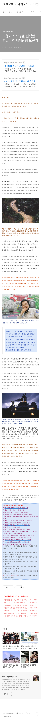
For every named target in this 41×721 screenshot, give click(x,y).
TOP (36, 714)
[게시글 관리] (12, 587)
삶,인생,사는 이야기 (10, 596)
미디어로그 (20, 12)
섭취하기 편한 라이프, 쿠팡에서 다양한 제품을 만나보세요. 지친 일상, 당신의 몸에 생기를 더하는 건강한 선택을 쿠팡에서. (20, 85)
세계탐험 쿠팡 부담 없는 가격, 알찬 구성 (20, 66)
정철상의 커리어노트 (16, 4)
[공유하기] (9, 587)
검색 (32, 4)
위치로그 (32, 12)
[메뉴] (36, 4)
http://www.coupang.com (13, 63)
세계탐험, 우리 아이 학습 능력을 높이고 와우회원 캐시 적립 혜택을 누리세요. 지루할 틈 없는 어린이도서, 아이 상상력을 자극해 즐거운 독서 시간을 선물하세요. (20, 70)
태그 (10, 12)
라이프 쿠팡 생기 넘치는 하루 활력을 (19, 81)
